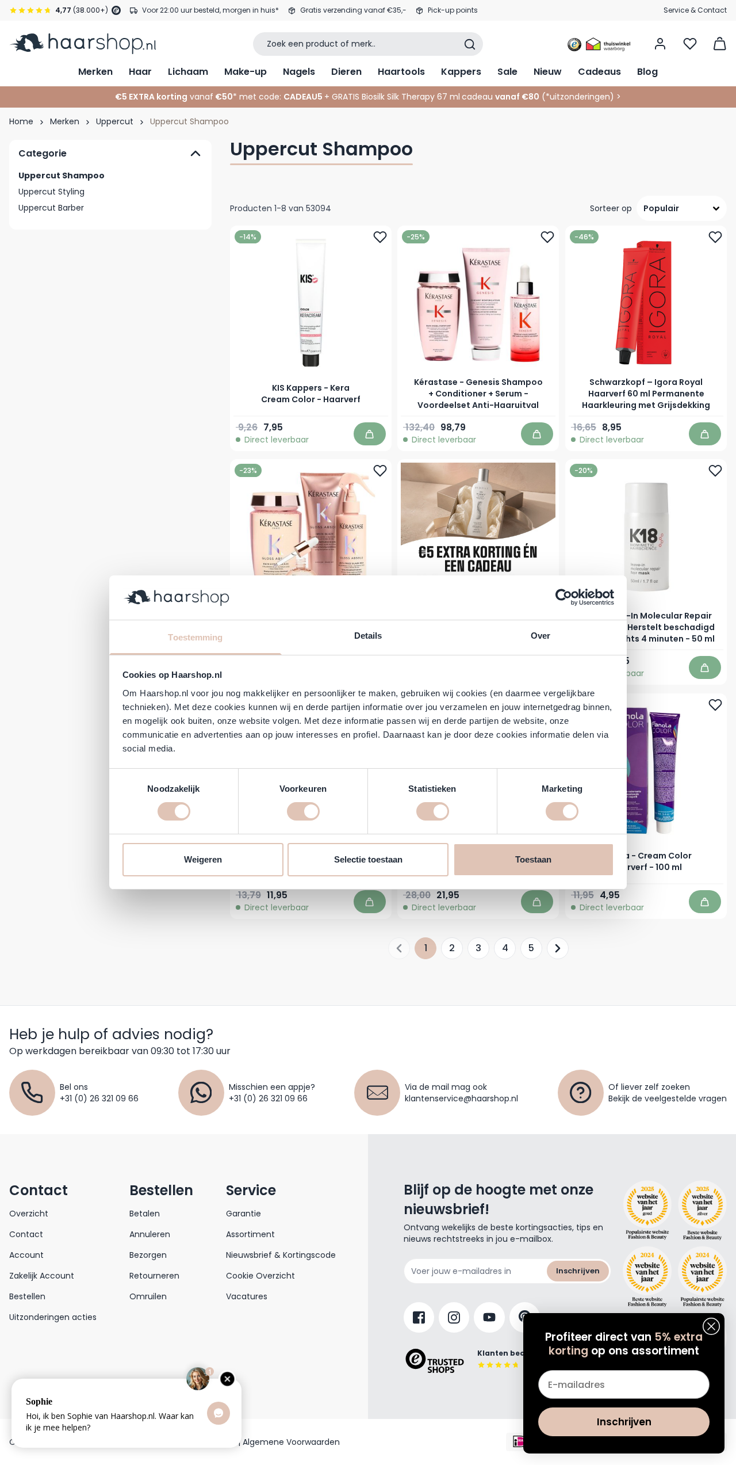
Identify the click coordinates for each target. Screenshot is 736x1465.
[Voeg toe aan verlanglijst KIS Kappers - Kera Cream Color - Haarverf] (380, 237)
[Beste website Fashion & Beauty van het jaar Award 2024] (647, 1276)
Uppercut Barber (51, 207)
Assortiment (250, 1234)
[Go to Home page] (82, 43)
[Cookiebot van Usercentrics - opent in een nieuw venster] (563, 597)
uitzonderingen (580, 96)
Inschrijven (578, 1270)
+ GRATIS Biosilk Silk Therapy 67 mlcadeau (431, 96)
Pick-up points (453, 10)
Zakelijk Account (41, 1275)
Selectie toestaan (368, 859)
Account (26, 1255)
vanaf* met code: (198, 96)
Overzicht (28, 1213)
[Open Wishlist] (690, 44)
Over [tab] (540, 635)
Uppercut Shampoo (61, 175)
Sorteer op (611, 208)
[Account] (660, 44)
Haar (140, 71)
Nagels (299, 71)
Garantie (243, 1213)
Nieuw (548, 71)
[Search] (469, 44)
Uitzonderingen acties (53, 1317)
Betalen (144, 1213)
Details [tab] (368, 635)
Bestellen (27, 1296)
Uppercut (114, 121)
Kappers (461, 71)
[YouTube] (489, 1317)
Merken (95, 71)
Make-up (245, 71)
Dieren (346, 71)
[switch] (303, 811)
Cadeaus (599, 71)
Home (21, 121)
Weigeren (203, 859)
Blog (647, 71)
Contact (26, 1234)
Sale (507, 71)
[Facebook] (419, 1317)
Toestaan (533, 859)
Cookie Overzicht (260, 1275)
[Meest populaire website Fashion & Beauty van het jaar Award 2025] (702, 1210)
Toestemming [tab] (195, 637)
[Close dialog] (711, 1326)
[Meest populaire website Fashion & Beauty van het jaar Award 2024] (702, 1276)
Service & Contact (695, 10)
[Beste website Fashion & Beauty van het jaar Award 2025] (647, 1210)
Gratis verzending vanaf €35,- (353, 10)
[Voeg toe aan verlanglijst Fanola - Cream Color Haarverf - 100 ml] (715, 705)
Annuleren (149, 1234)
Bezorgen (148, 1255)
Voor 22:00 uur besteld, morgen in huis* (210, 10)
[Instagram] (454, 1317)
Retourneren (154, 1275)
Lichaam (188, 71)
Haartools (401, 71)
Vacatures (246, 1296)
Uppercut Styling (51, 191)
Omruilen (148, 1296)
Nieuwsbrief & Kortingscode (281, 1255)
